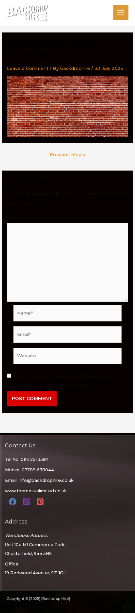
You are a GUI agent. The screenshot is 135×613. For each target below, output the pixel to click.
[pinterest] (41, 501)
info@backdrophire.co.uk (46, 480)
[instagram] (27, 501)
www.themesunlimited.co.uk (36, 490)
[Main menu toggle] (121, 13)
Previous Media (67, 155)
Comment (20, 217)
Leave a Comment (27, 68)
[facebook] (13, 501)
